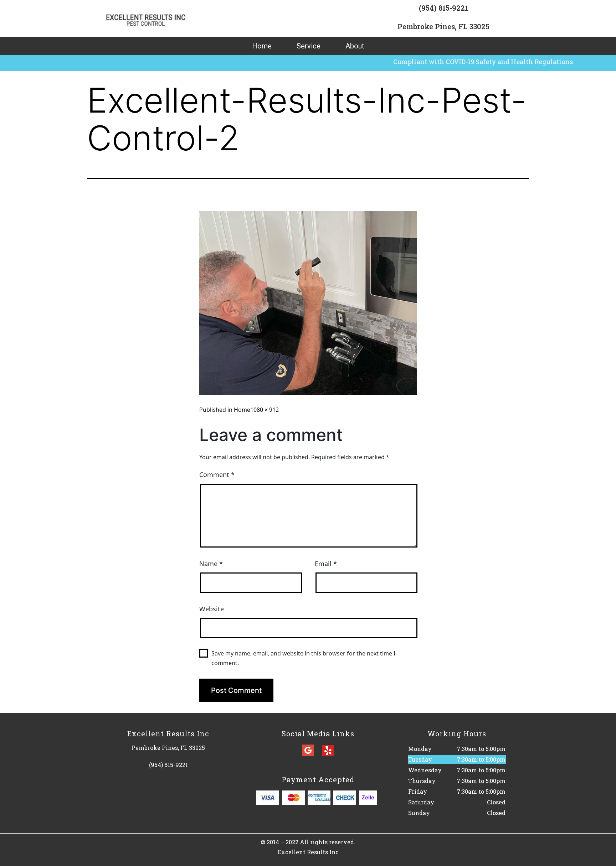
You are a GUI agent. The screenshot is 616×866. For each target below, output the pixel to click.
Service (308, 46)
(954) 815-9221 (443, 7)
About (354, 46)
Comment (217, 474)
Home (262, 46)
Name (211, 563)
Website (211, 609)
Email (326, 563)
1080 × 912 (264, 410)
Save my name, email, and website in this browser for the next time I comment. (303, 658)
